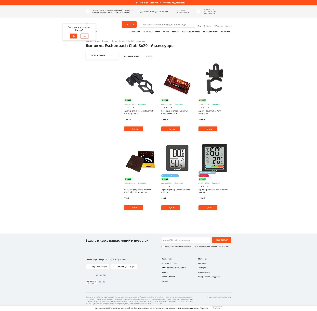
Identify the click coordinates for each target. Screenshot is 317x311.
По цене (148, 56)
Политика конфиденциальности (219, 297)
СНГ (112, 12)
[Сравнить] (155, 61)
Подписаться (221, 239)
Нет (84, 36)
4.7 (128, 107)
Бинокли (105, 41)
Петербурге (128, 10)
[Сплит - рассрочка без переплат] (128, 100)
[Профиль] (199, 23)
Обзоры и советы (168, 276)
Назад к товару (98, 55)
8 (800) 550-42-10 (183, 12)
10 (208, 107)
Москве (119, 10)
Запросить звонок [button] (99, 267)
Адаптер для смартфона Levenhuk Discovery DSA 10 (138, 112)
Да (74, 36)
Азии (127, 12)
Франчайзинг (204, 272)
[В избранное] (152, 61)
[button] (147, 11)
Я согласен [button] (217, 308)
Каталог (97, 41)
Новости (165, 272)
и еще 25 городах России (101, 12)
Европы (119, 12)
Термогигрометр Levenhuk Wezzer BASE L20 (213, 190)
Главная (89, 41)
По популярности (131, 56)
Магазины (202, 259)
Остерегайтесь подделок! (209, 276)
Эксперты (202, 268)
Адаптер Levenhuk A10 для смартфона (209, 112)
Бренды (175, 31)
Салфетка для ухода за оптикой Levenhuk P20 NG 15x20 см (137, 190)
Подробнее (204, 308)
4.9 (165, 107)
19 (171, 107)
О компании (134, 31)
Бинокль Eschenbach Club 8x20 (123, 41)
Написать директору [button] (125, 267)
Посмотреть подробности (172, 2)
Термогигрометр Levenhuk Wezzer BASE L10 (175, 190)
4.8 (202, 186)
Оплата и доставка (151, 31)
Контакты (202, 263)
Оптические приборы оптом (173, 268)
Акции (166, 31)
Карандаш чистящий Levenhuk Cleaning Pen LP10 (174, 112)
